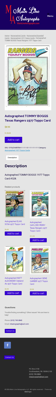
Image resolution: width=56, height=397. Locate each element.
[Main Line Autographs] (23, 14)
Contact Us (10, 331)
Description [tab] (12, 158)
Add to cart (13, 139)
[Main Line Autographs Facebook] (7, 345)
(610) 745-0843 (16, 320)
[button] (47, 48)
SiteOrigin (28, 392)
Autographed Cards (18, 36)
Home (7, 36)
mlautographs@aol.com (19, 324)
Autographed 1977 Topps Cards (23, 38)
